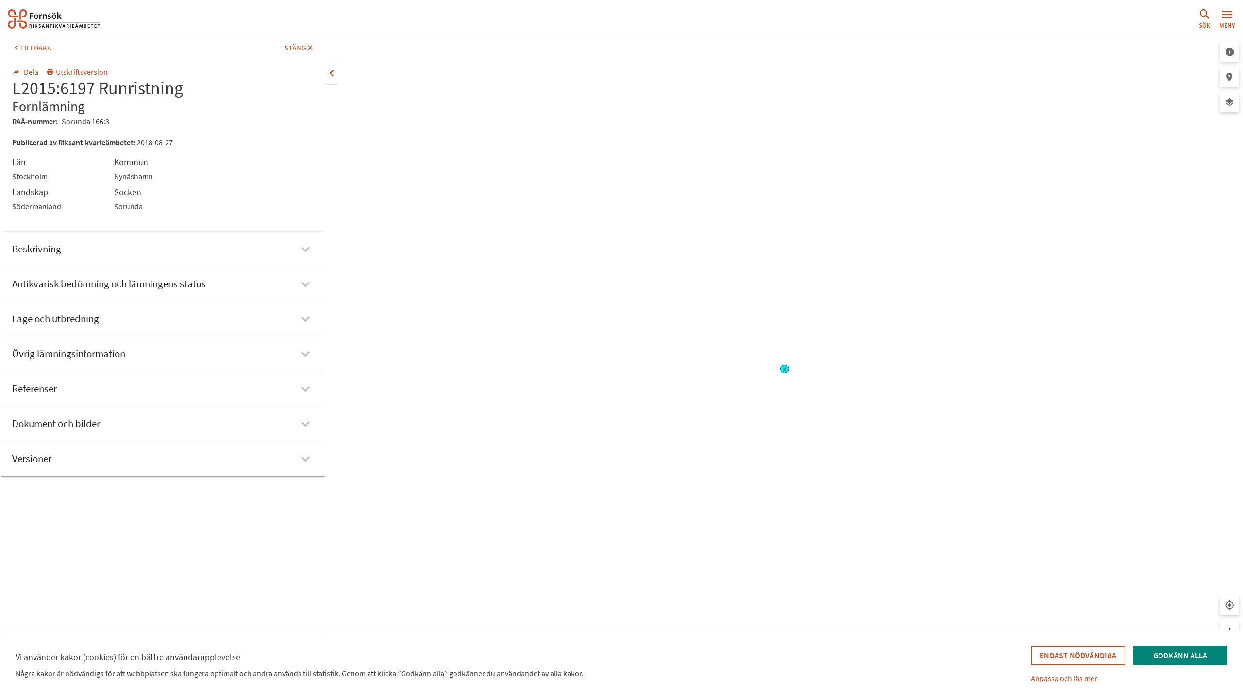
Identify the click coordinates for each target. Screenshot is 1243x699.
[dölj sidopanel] (331, 73)
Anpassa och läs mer (1064, 678)
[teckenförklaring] (1229, 52)
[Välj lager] (1229, 102)
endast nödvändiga (1078, 655)
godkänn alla (1180, 655)
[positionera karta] (1229, 77)
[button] (1204, 19)
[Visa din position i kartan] (1229, 605)
